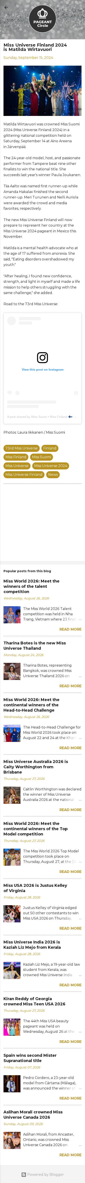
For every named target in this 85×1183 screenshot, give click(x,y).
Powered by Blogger (45, 1174)
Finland (49, 448)
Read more (71, 629)
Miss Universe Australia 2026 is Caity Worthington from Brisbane (35, 767)
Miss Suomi (41, 457)
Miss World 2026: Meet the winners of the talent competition (31, 586)
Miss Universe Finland (23, 474)
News (53, 474)
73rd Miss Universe (21, 448)
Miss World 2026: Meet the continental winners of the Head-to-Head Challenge (31, 705)
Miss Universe (17, 466)
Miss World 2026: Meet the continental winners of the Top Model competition (35, 829)
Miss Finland (15, 457)
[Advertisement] (42, 523)
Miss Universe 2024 (50, 466)
